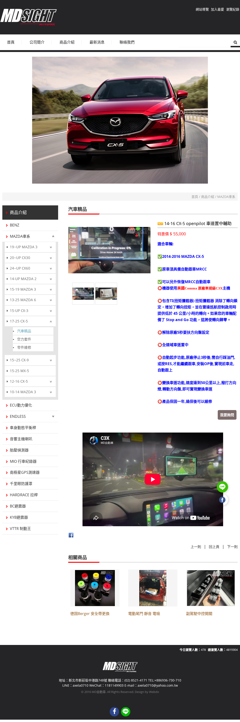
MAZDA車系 (226, 196)
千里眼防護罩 (21, 483)
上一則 (196, 546)
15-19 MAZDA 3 (23, 289)
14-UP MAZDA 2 (23, 278)
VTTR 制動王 (20, 528)
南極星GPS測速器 (25, 472)
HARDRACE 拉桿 (24, 494)
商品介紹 (207, 196)
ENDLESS (18, 416)
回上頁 (214, 546)
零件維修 (24, 347)
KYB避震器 (19, 517)
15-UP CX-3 (19, 310)
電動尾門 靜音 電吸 (144, 613)
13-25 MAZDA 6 (23, 299)
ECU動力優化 (21, 405)
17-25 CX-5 (19, 321)
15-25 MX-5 (19, 370)
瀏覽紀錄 (232, 9)
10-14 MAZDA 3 (23, 391)
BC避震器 (18, 506)
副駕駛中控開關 (199, 613)
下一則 (232, 546)
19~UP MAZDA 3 (24, 246)
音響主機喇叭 (21, 438)
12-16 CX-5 (19, 381)
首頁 (194, 196)
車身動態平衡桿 (23, 427)
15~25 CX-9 (19, 360)
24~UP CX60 (20, 268)
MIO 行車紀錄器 (23, 461)
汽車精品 (24, 331)
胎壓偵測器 (19, 450)
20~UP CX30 (20, 257)
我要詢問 (227, 414)
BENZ (14, 225)
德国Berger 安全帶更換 (89, 613)
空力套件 (24, 339)
